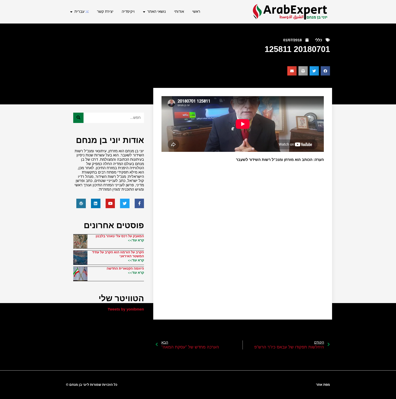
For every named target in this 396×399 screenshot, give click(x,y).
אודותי (179, 11)
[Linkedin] (95, 203)
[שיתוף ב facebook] (325, 71)
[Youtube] (110, 203)
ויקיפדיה (128, 11)
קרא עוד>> (136, 240)
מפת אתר (323, 384)
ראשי (196, 11)
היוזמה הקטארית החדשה (125, 268)
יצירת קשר (105, 11)
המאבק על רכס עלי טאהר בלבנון (120, 236)
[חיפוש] (78, 118)
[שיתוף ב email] (292, 71)
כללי (318, 40)
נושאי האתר (156, 11)
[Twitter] (125, 203)
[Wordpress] (81, 203)
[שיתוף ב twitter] (314, 71)
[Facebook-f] (139, 203)
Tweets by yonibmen (126, 309)
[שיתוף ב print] (303, 71)
